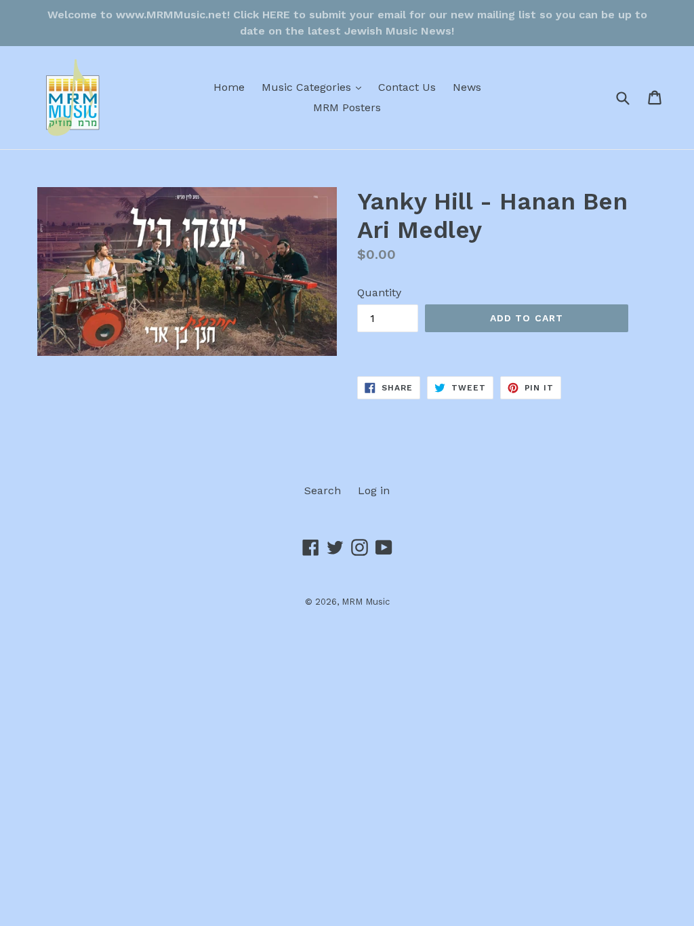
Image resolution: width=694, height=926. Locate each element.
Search (322, 490)
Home (229, 87)
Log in (374, 490)
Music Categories (315, 87)
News (467, 87)
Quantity (379, 292)
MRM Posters (347, 107)
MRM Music (366, 602)
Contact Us (407, 87)
